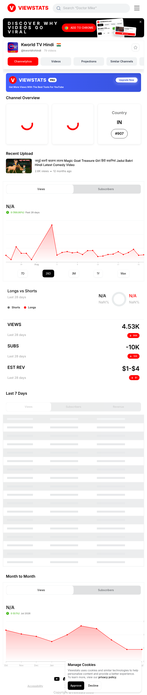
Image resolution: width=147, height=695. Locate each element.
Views (41, 189)
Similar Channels (121, 61)
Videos (56, 61)
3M (74, 273)
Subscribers (106, 189)
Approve (76, 685)
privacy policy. (107, 677)
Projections (88, 61)
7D (22, 273)
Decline (93, 685)
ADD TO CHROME (82, 27)
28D (48, 273)
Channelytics (23, 61)
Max (123, 273)
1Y (98, 273)
